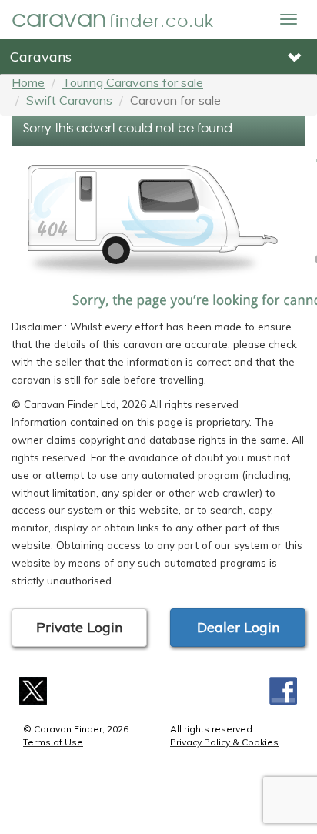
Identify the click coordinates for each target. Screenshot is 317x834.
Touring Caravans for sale (132, 82)
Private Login (79, 627)
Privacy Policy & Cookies (224, 742)
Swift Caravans (69, 100)
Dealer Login (238, 627)
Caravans (41, 56)
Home (28, 82)
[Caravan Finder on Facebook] (283, 689)
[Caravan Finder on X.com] (33, 689)
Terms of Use (53, 742)
